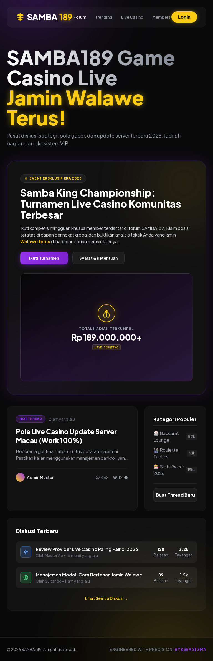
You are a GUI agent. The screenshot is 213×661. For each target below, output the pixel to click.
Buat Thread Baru (175, 495)
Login (184, 17)
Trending (103, 16)
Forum (79, 16)
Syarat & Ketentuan (98, 257)
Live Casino (132, 16)
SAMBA (49, 17)
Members (161, 16)
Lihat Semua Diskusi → (106, 598)
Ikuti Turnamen (44, 257)
